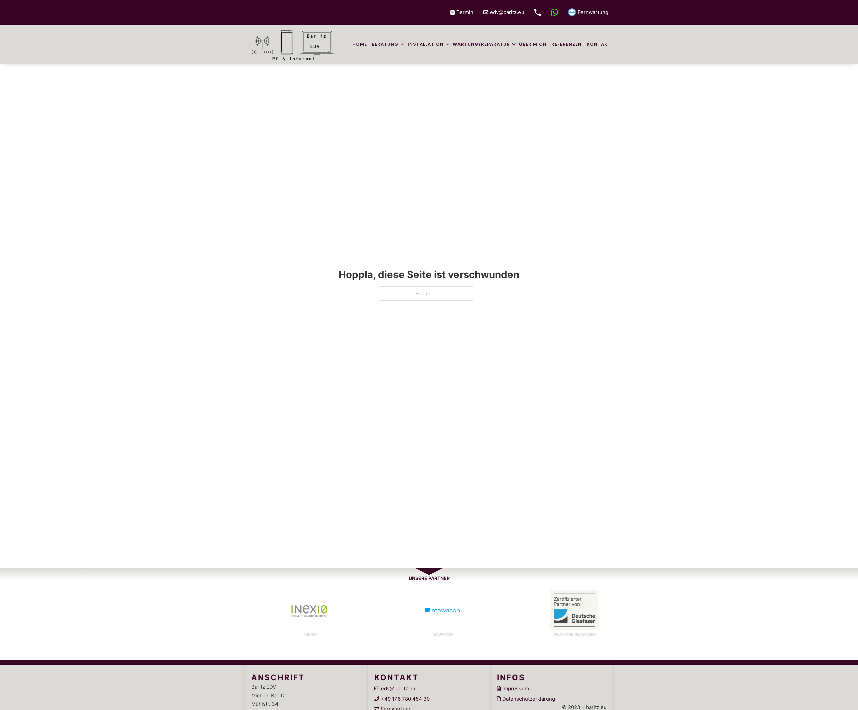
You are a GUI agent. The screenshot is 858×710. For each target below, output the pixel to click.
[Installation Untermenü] (447, 44)
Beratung (385, 44)
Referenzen (566, 44)
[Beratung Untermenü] (402, 44)
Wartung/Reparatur (481, 44)
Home (359, 44)
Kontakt (599, 44)
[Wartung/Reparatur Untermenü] (514, 44)
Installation (426, 44)
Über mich (533, 44)
